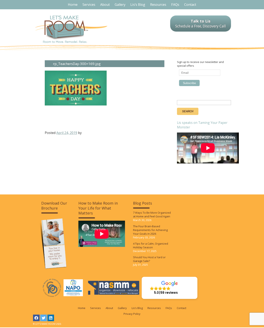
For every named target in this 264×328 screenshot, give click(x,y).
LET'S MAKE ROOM (71, 29)
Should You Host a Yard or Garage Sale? (149, 259)
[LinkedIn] (50, 318)
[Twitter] (43, 318)
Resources (154, 308)
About (109, 308)
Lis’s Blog (137, 308)
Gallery (122, 308)
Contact (181, 308)
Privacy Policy (132, 314)
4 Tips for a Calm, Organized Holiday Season (150, 245)
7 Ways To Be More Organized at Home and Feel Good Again (152, 214)
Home (81, 308)
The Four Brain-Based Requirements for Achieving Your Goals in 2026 (150, 230)
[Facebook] (36, 318)
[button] (169, 288)
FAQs (169, 308)
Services (95, 308)
